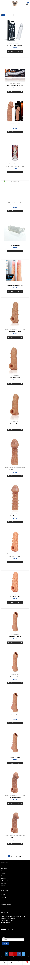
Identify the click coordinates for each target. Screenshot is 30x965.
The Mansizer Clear (15, 245)
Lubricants (3, 878)
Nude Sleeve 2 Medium (15, 636)
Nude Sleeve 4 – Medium (15, 556)
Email (3, 937)
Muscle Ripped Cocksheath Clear (15, 85)
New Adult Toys (21, 329)
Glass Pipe (3, 866)
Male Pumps (4, 868)
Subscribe (5, 943)
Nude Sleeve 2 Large (15, 377)
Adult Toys (9, 202)
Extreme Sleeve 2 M (15, 205)
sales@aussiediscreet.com (8, 918)
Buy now (20, 51)
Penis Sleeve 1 (15, 126)
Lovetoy (19, 43)
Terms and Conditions (6, 904)
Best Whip (3, 883)
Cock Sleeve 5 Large (15, 516)
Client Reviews (4, 894)
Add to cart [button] (11, 51)
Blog (2, 902)
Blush (8, 283)
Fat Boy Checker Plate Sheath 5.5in (15, 166)
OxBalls (18, 83)
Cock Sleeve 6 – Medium (15, 797)
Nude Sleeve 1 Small (15, 757)
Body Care (3, 875)
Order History (4, 899)
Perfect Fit (22, 163)
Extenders (15, 43)
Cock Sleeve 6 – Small (15, 837)
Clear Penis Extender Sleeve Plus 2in (15, 45)
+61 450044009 (5, 922)
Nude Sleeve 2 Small (15, 677)
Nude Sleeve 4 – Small (14, 596)
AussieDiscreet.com (14, 957)
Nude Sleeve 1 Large (15, 423)
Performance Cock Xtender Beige (15, 285)
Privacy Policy (4, 907)
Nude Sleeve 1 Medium (15, 717)
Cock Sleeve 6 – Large (15, 469)
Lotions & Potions (5, 880)
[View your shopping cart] (27, 3)
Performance (20, 283)
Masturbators (16, 163)
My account (4, 897)
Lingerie (3, 873)
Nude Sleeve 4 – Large (15, 331)
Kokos (19, 123)
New (17, 329)
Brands (10, 43)
